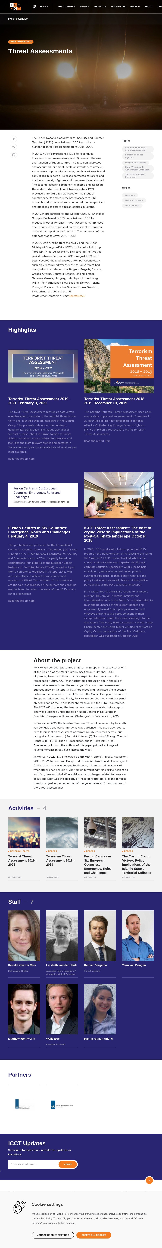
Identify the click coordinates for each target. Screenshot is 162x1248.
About (148, 6)
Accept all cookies (93, 1235)
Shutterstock (77, 296)
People (135, 6)
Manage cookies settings (53, 1235)
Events (84, 6)
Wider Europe (132, 205)
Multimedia (118, 6)
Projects (100, 6)
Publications (66, 6)
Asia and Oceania (134, 200)
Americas (130, 195)
